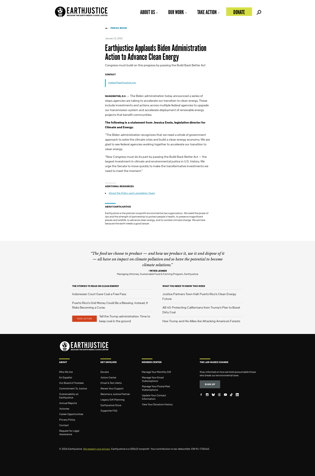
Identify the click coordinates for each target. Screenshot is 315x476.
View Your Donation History (157, 404)
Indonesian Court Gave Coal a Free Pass (99, 294)
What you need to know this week (183, 286)
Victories (64, 408)
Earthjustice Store (111, 405)
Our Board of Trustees (71, 382)
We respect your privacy (96, 448)
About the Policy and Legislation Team (132, 193)
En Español (65, 377)
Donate (239, 12)
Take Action (207, 12)
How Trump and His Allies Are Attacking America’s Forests (201, 321)
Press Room (119, 28)
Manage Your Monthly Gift (156, 371)
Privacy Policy (67, 419)
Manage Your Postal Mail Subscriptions (156, 388)
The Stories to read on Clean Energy (95, 286)
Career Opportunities (71, 414)
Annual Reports (68, 403)
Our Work (176, 12)
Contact (64, 425)
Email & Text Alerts (111, 382)
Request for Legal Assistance (69, 432)
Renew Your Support (112, 388)
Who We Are (66, 371)
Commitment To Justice (73, 388)
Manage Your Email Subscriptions (153, 379)
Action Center (108, 377)
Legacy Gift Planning (113, 399)
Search (258, 11)
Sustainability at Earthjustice (68, 395)
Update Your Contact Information (154, 397)
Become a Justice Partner (115, 394)
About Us (147, 12)
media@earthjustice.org (122, 82)
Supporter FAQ (109, 410)
